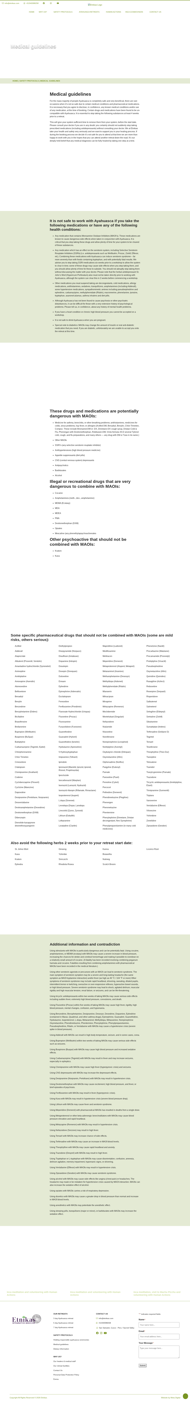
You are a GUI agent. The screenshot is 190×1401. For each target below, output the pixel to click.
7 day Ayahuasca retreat (63, 1327)
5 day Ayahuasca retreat (63, 1323)
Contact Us (155, 12)
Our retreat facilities (61, 1366)
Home (31, 12)
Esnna (56, 1379)
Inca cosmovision (134, 12)
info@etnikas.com (106, 1318)
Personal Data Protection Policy (66, 1375)
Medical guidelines (61, 1344)
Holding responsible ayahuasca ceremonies (71, 1340)
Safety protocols (63, 12)
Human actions (113, 12)
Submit (142, 1365)
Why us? (43, 12)
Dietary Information (61, 1349)
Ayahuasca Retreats (89, 12)
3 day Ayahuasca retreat (63, 1318)
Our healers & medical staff (64, 1361)
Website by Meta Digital (170, 1398)
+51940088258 (104, 1323)
